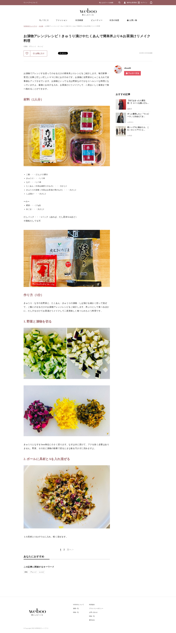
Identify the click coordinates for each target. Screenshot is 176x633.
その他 (41, 26)
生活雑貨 (79, 20)
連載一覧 (76, 608)
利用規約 (92, 604)
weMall (129, 135)
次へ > (70, 549)
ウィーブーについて (30, 2)
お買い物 (133, 20)
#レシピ (40, 46)
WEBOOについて (78, 604)
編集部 (129, 109)
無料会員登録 (132, 2)
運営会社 (92, 620)
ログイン (144, 2)
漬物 (25, 572)
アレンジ (33, 572)
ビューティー (97, 20)
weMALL (130, 122)
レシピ (41, 572)
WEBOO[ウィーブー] (30, 26)
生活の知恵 (114, 20)
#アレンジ (32, 46)
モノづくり (44, 20)
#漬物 (25, 46)
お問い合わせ (93, 612)
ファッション (61, 20)
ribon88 (127, 68)
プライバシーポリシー (96, 608)
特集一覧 (76, 612)
